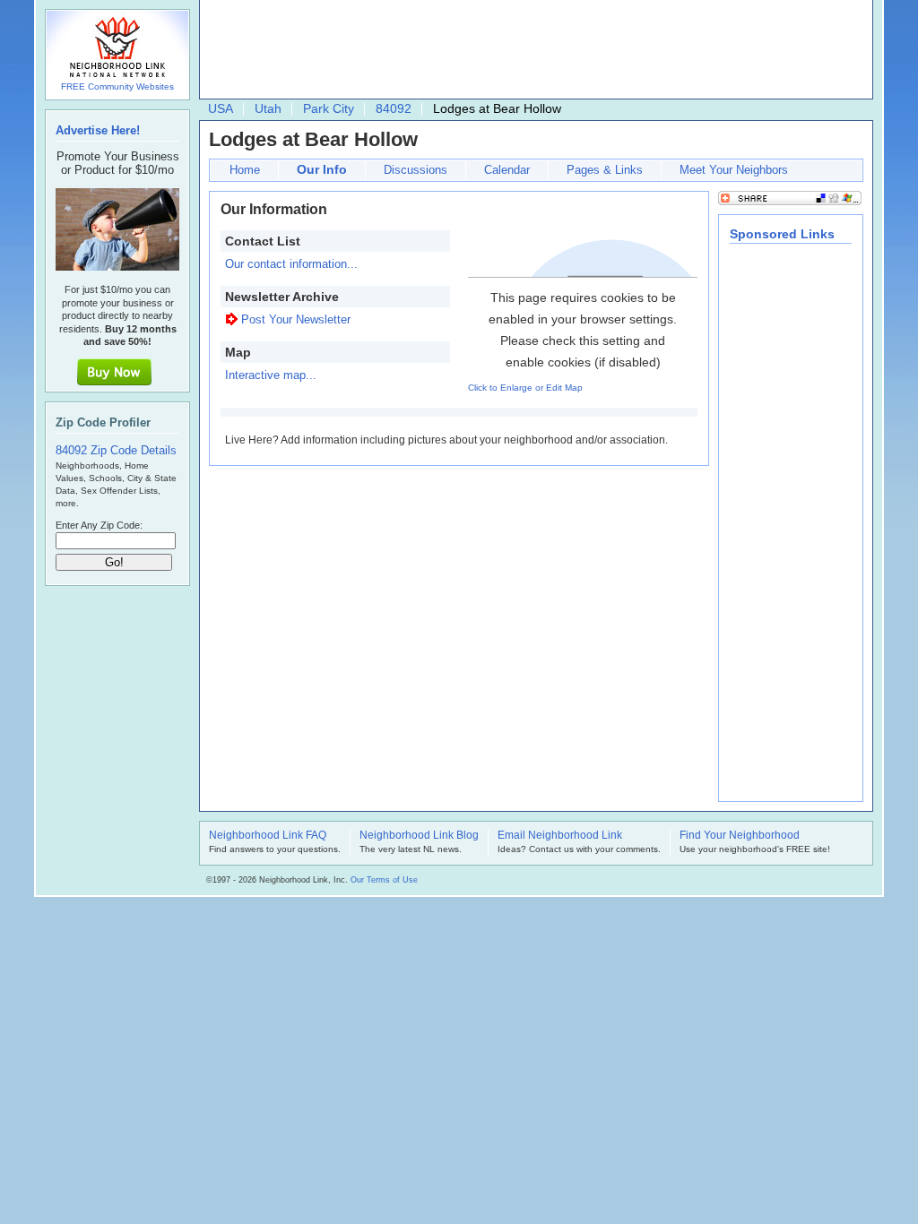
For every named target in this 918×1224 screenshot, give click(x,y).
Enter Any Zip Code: (99, 525)
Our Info (322, 169)
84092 (393, 108)
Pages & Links (605, 170)
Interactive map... (270, 375)
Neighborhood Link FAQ (267, 836)
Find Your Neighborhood (740, 836)
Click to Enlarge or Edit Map (525, 387)
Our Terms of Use (384, 879)
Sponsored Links (782, 234)
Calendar (507, 170)
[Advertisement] (531, 50)
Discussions (415, 170)
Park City (328, 108)
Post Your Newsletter (296, 319)
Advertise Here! (98, 130)
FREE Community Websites (117, 86)
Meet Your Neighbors (734, 170)
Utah (268, 108)
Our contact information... (291, 264)
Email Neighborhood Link (560, 836)
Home (245, 170)
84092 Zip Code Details (116, 450)
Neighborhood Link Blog (419, 836)
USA (220, 108)
